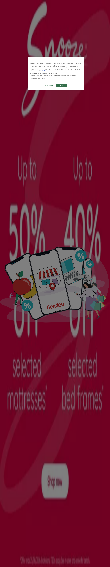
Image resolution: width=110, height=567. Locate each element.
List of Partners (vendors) (36, 80)
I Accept (61, 85)
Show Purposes (49, 85)
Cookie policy (45, 70)
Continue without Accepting (76, 59)
